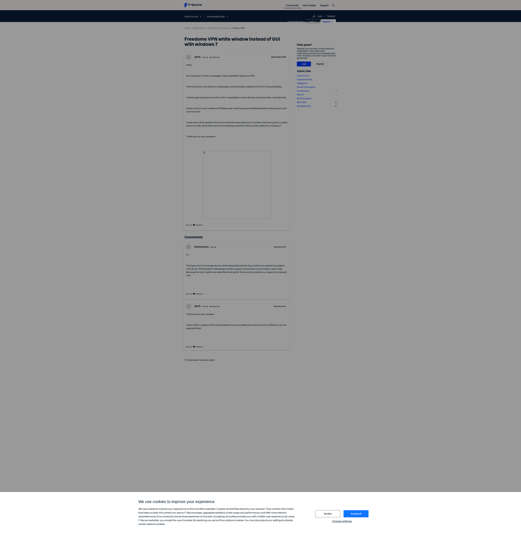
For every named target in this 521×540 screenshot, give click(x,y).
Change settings (342, 521)
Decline (328, 514)
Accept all (356, 514)
